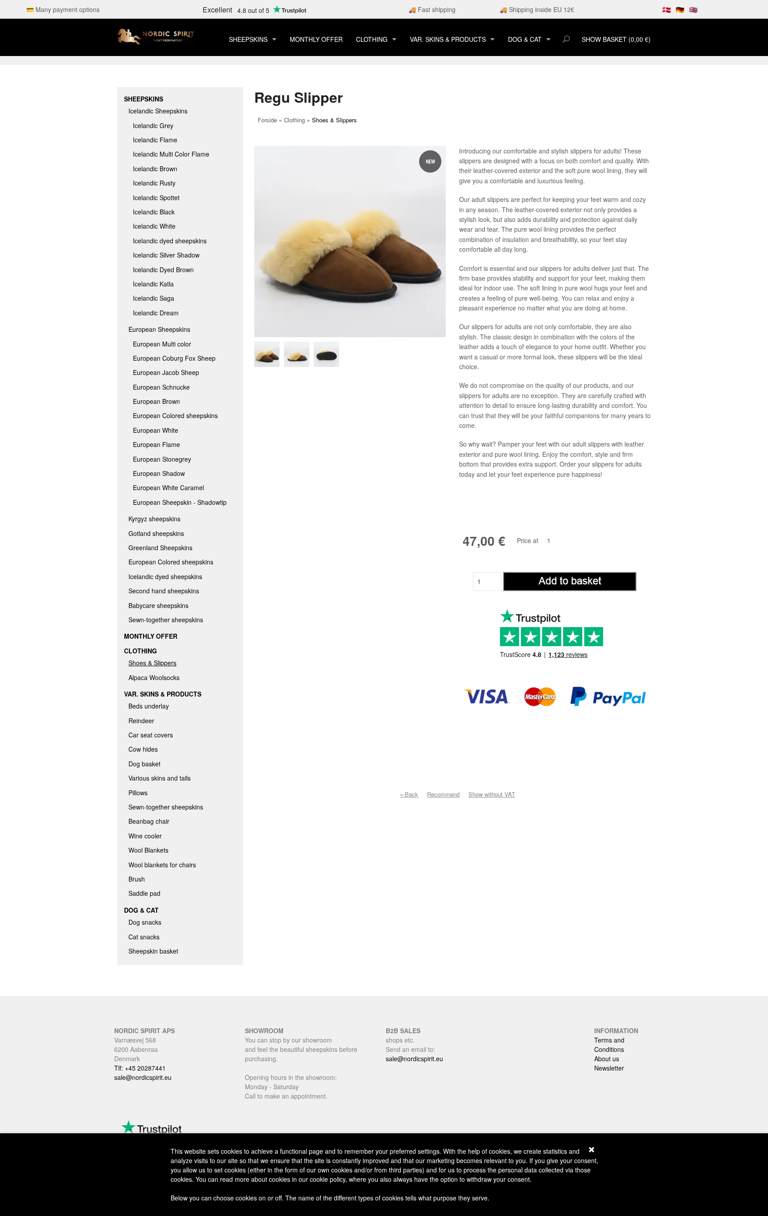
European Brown (156, 401)
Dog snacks (144, 922)
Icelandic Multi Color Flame (171, 153)
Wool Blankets (148, 850)
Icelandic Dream (156, 312)
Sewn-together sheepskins (165, 619)
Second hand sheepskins (163, 590)
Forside (267, 120)
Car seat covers (150, 734)
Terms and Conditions (609, 1044)
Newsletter (609, 1067)
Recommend (443, 794)
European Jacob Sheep (166, 372)
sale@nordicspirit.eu (143, 1077)
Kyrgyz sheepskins (154, 518)
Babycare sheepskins (158, 605)
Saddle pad (144, 893)
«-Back (409, 794)
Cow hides (143, 749)
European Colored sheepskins (175, 415)
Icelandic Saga (153, 298)
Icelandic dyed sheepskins (170, 240)
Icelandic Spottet (156, 197)
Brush (136, 878)
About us (606, 1058)
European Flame (156, 444)
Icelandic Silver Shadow (166, 254)
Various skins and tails (159, 777)
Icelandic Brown (155, 168)
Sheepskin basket (153, 950)
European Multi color (162, 343)
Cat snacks (144, 936)
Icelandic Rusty (154, 182)
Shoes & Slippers (152, 662)
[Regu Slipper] (269, 354)
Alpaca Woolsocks (154, 677)
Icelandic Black (154, 211)
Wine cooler (145, 835)
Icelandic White (154, 225)
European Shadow (159, 473)
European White (155, 430)
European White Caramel (168, 487)
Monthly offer (316, 39)
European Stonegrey (162, 459)
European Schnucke (161, 387)
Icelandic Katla (153, 283)
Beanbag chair (148, 821)
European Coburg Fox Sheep (174, 358)
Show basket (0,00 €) (616, 39)
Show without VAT (491, 794)
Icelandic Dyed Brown (163, 269)
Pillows (138, 792)
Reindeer (141, 720)
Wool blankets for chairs (162, 864)
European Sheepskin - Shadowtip (180, 502)
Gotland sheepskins (156, 533)
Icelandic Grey (153, 125)
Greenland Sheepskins (160, 547)
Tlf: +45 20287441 (140, 1067)
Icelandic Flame (155, 139)
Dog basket (144, 763)
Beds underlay (148, 705)
